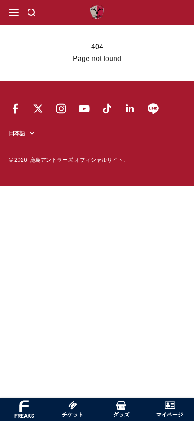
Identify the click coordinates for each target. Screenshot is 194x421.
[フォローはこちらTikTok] (107, 109)
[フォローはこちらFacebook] (15, 109)
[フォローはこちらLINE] (153, 109)
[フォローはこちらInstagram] (61, 109)
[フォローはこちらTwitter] (38, 109)
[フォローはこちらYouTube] (84, 109)
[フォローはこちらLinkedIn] (130, 109)
